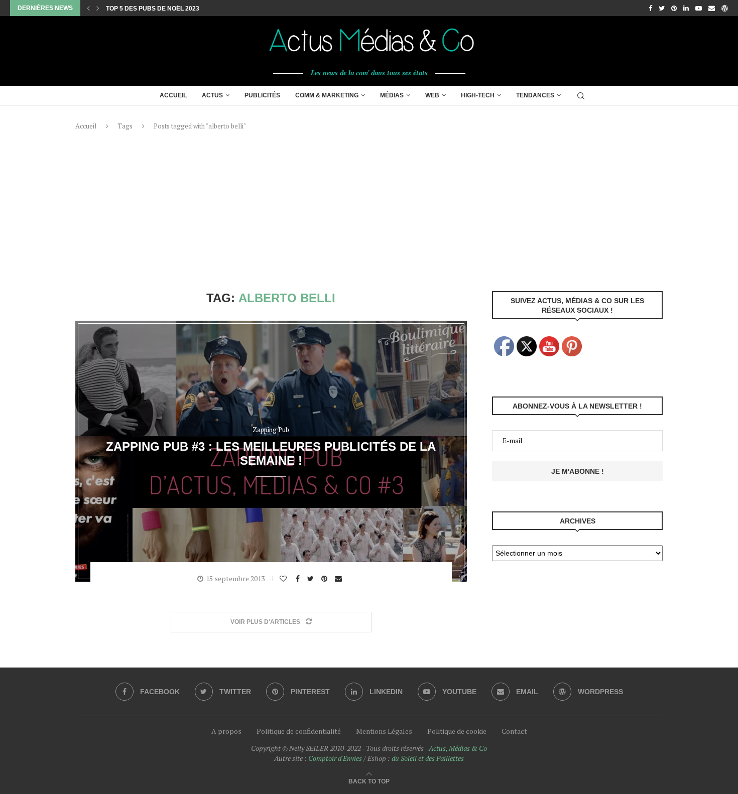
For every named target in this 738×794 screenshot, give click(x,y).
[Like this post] (284, 578)
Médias (392, 95)
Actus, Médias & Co (458, 748)
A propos (226, 731)
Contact (514, 731)
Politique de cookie (456, 731)
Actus (212, 95)
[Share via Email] (339, 578)
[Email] (711, 8)
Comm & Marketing (326, 95)
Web (432, 95)
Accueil (173, 95)
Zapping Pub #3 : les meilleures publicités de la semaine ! (271, 453)
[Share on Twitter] (311, 578)
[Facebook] (650, 8)
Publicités (262, 95)
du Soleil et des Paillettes (428, 758)
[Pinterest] (674, 8)
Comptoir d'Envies (335, 758)
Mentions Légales (384, 731)
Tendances (535, 95)
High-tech (478, 95)
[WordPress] (724, 8)
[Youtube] (698, 8)
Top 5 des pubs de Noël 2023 (152, 8)
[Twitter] (662, 8)
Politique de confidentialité (299, 731)
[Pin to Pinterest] (325, 578)
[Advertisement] (369, 211)
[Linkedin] (686, 8)
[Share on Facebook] (299, 578)
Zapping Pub (271, 430)
